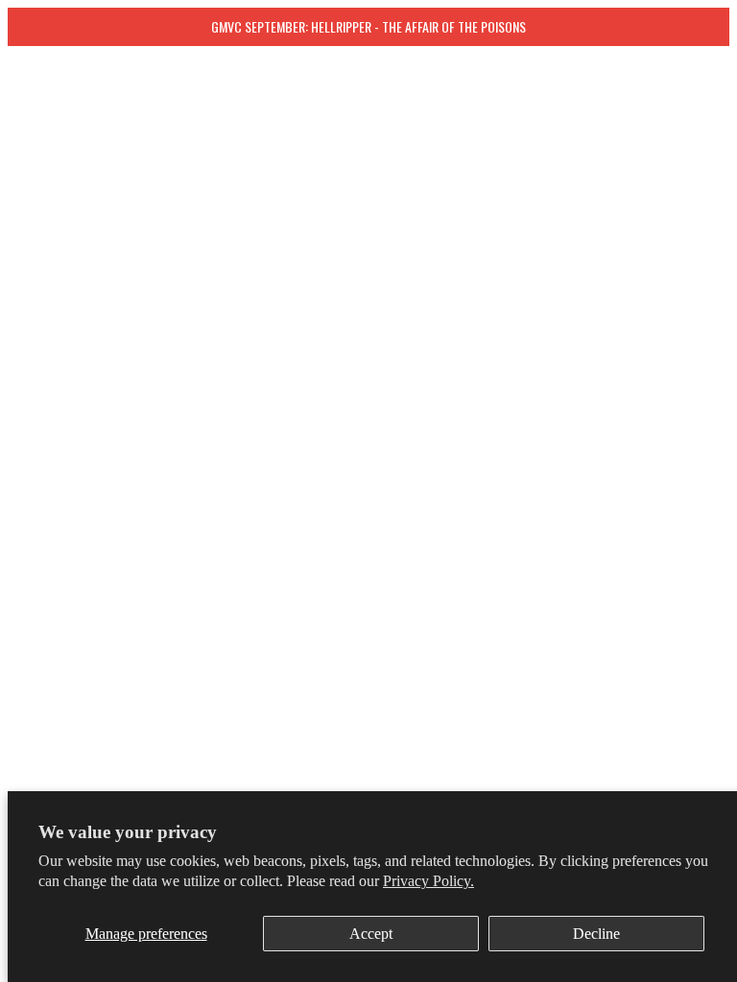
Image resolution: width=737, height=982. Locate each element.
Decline (596, 933)
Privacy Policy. (428, 881)
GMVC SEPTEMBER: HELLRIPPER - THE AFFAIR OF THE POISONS (368, 26)
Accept (370, 933)
